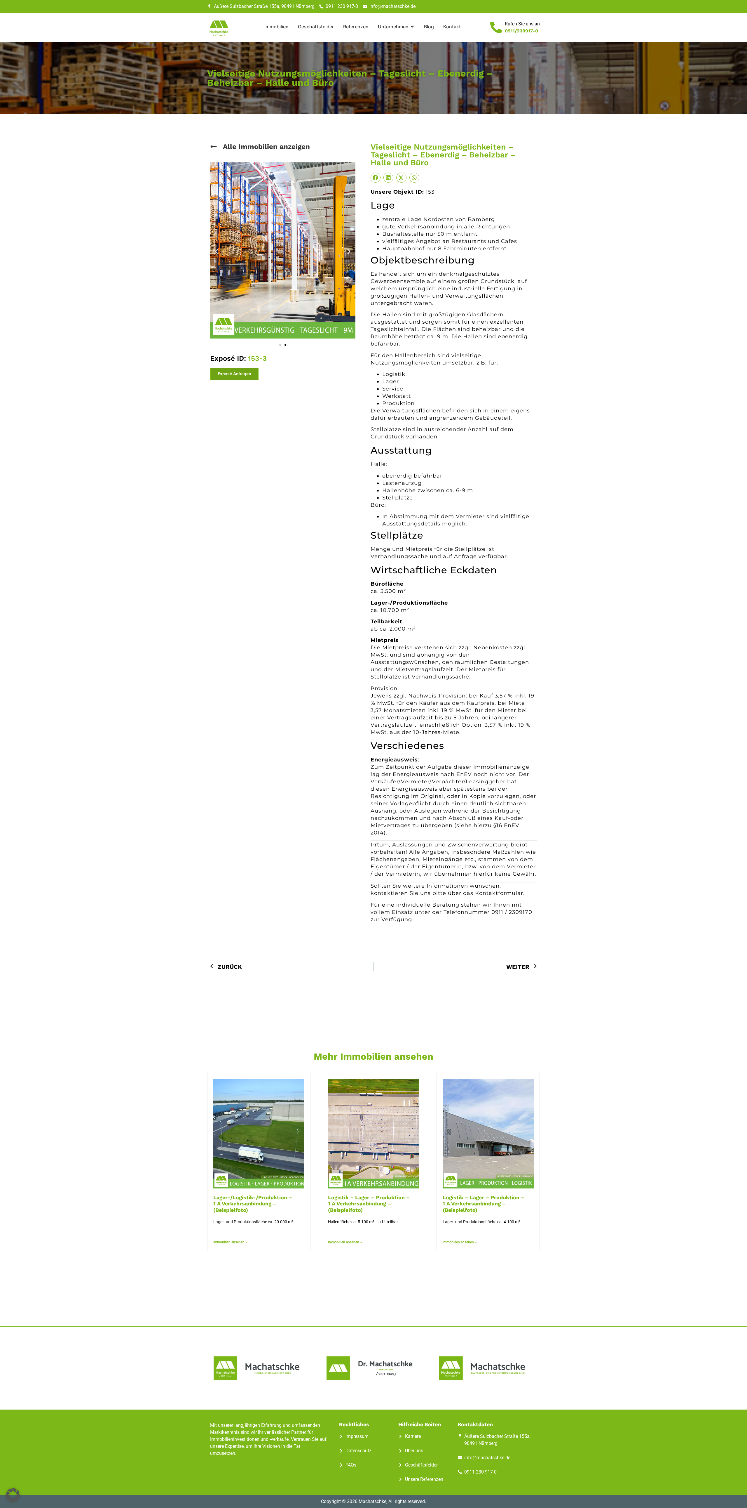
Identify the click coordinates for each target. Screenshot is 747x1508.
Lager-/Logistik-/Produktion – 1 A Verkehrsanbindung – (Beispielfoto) (252, 1203)
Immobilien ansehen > (230, 1242)
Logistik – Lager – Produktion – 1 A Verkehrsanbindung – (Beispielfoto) (369, 1203)
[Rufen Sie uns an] (496, 27)
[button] (216, 251)
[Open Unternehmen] (412, 26)
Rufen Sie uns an (522, 24)
